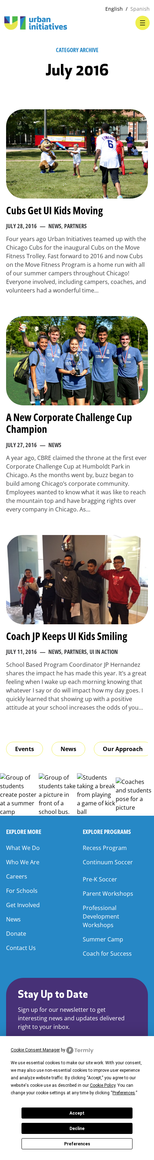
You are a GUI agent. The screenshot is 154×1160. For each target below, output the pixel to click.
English (114, 8)
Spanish (140, 8)
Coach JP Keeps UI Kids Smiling (66, 636)
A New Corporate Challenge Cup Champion (69, 423)
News (54, 226)
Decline (77, 1128)
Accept (77, 1113)
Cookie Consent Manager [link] (35, 1050)
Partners (75, 226)
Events (24, 749)
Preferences (77, 1143)
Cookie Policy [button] (102, 1085)
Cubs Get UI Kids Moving (54, 210)
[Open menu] (142, 23)
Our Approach (123, 749)
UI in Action (104, 652)
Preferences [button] (123, 1092)
